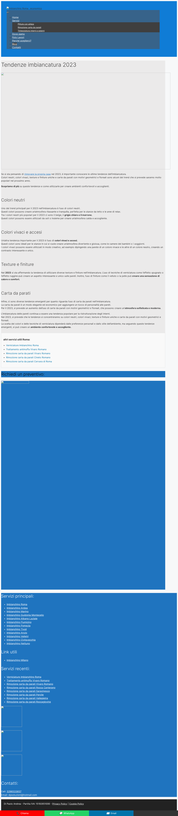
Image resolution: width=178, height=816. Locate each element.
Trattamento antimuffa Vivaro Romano (26, 349)
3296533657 (14, 791)
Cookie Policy (76, 803)
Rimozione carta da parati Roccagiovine (29, 701)
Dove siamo (18, 34)
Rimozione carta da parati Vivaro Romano (28, 353)
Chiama (22, 813)
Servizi (15, 20)
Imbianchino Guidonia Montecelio (25, 615)
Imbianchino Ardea (17, 608)
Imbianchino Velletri (18, 636)
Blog (14, 44)
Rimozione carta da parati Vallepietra (27, 698)
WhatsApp (66, 813)
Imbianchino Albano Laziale (22, 618)
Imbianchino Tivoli (17, 629)
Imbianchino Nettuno (18, 643)
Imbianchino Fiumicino (19, 622)
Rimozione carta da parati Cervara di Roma (29, 361)
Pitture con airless (26, 24)
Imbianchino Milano (17, 660)
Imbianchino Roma (17, 604)
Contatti (16, 47)
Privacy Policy (59, 803)
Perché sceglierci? (21, 40)
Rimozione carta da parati (29, 27)
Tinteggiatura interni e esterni (31, 31)
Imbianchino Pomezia (18, 625)
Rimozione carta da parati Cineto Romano (28, 357)
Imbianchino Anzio (17, 632)
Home (15, 17)
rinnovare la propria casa (37, 174)
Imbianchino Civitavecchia (21, 639)
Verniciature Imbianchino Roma (22, 345)
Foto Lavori (18, 37)
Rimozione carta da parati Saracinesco (28, 691)
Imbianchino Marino (18, 611)
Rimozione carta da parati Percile (25, 694)
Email (111, 813)
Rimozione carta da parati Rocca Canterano (31, 687)
